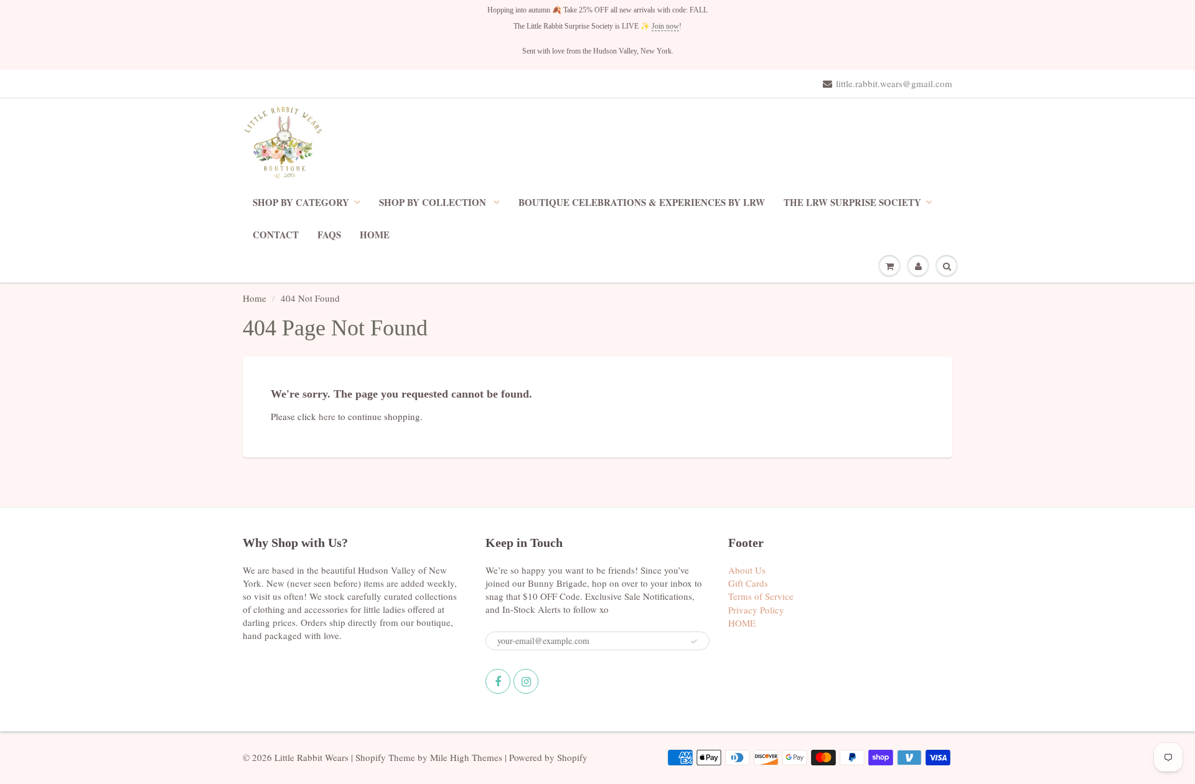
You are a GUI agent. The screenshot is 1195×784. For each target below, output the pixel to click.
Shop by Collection (434, 202)
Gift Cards (748, 583)
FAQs (329, 234)
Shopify (370, 757)
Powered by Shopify (548, 757)
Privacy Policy (756, 610)
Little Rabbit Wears (311, 757)
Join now (665, 26)
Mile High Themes (466, 757)
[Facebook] (497, 681)
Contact (276, 234)
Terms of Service (761, 596)
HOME (375, 234)
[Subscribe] (694, 641)
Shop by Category (301, 202)
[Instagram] (525, 681)
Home (254, 298)
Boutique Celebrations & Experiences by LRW (641, 202)
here (327, 416)
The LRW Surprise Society (852, 202)
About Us (747, 570)
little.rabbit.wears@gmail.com (894, 83)
